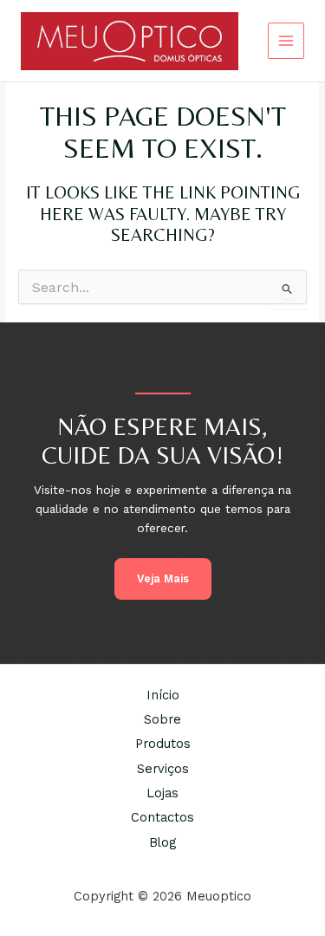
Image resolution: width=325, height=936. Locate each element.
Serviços (163, 769)
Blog (162, 842)
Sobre (162, 719)
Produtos (163, 743)
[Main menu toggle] (286, 41)
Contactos (162, 817)
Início (162, 695)
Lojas (162, 793)
